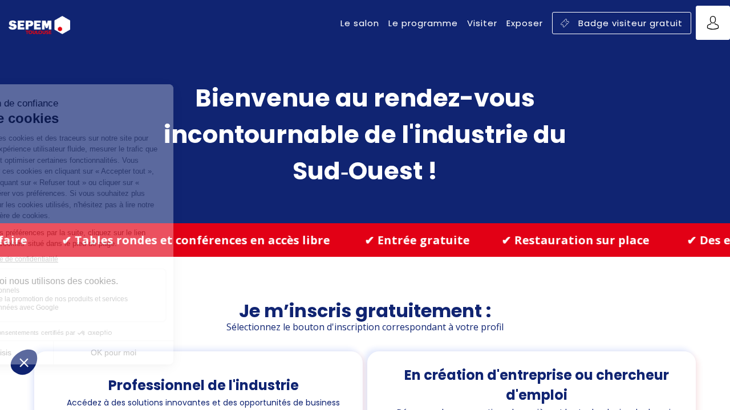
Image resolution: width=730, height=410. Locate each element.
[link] (359, 23)
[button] (621, 23)
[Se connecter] (713, 23)
